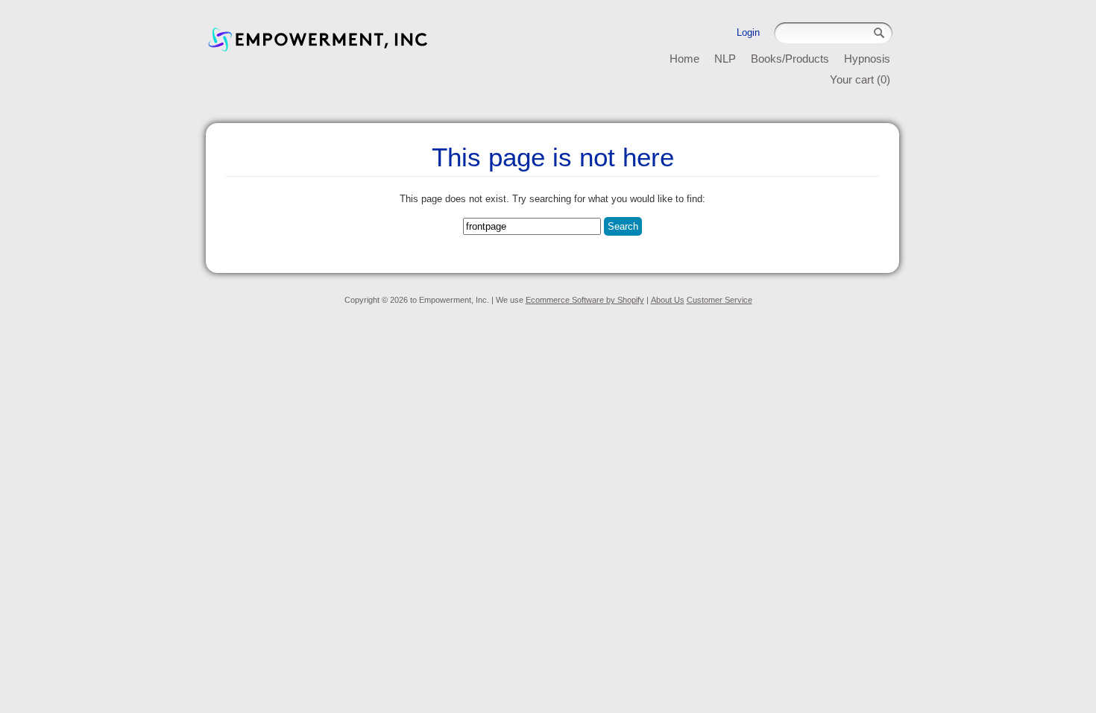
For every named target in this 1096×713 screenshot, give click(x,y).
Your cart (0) (860, 79)
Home (684, 58)
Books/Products (790, 58)
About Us (667, 299)
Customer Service (719, 299)
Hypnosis (867, 58)
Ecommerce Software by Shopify (585, 299)
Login (748, 32)
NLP (725, 58)
